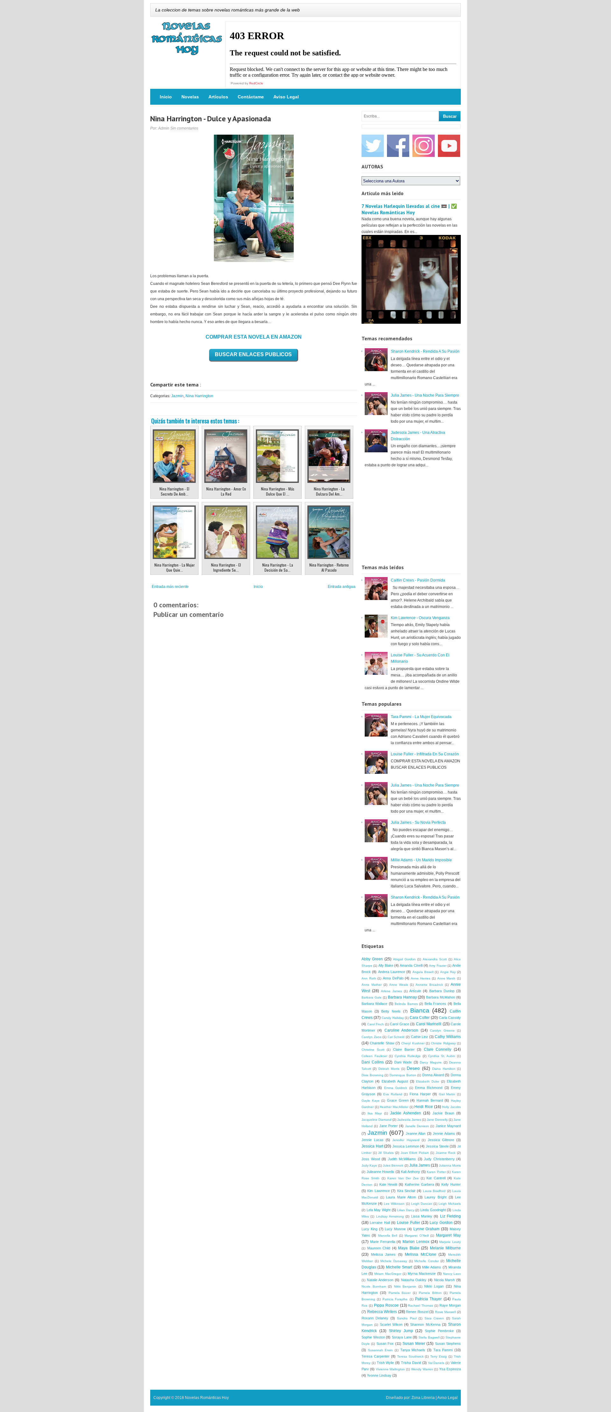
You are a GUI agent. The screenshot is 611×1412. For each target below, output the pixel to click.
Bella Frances (435, 1004)
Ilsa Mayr (375, 1113)
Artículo (415, 991)
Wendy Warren (422, 1369)
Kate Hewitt (388, 1184)
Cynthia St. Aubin (441, 1056)
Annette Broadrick (429, 984)
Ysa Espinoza (450, 1369)
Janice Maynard (448, 1126)
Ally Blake (385, 965)
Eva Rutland (392, 1094)
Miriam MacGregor (387, 1273)
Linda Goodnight (433, 1210)
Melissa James (383, 1254)
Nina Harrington (199, 396)
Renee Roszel (417, 1312)
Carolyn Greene (442, 1030)
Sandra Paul (406, 1318)
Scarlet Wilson (391, 1324)
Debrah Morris (388, 1068)
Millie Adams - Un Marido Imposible (421, 860)
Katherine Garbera (419, 1184)
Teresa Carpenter (376, 1356)
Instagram (423, 146)
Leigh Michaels (450, 1203)
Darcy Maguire (431, 1062)
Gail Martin (447, 1094)
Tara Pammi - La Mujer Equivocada (421, 717)
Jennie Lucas (372, 1140)
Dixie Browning (372, 1075)
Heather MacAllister (394, 1107)
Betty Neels (391, 1011)
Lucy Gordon (441, 1222)
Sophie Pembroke (439, 1331)
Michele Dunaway (393, 1261)
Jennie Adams (444, 1133)
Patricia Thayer (428, 1299)
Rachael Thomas (420, 1305)
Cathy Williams (448, 1036)
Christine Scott (373, 1049)
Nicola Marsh (444, 1280)
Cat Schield (396, 1037)
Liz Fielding (450, 1216)
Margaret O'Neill (416, 1235)
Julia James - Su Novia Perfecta (418, 822)
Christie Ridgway (443, 1043)
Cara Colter (420, 1017)
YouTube (449, 146)
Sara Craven (434, 1318)
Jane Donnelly (437, 1119)
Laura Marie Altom (401, 1197)
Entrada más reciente (170, 586)
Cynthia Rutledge (408, 1056)
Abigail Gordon (404, 959)
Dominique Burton (403, 1075)
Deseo (413, 1068)
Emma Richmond (428, 1088)
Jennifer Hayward (405, 1140)
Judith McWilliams (402, 1159)
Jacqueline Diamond (376, 1119)
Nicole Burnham (374, 1286)
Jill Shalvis (386, 1152)
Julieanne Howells (381, 1172)
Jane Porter (388, 1126)
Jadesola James (409, 1119)
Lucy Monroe (395, 1229)
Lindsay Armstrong (390, 1216)
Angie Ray (448, 972)
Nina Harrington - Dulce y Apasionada (210, 119)
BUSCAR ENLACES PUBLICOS (253, 354)
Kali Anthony (410, 1172)
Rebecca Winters (382, 1312)
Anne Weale (398, 984)
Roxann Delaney (375, 1318)
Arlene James (391, 991)
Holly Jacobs (451, 1107)
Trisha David (411, 1363)
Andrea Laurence (391, 972)
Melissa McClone (420, 1254)
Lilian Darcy (405, 1210)
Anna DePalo (393, 978)
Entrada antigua (341, 586)
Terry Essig (438, 1356)
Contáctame (251, 96)
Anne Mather (372, 984)
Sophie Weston (373, 1337)
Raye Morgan (450, 1305)
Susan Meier (414, 1343)
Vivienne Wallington (390, 1369)
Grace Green (398, 1100)
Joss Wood (371, 1159)
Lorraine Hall (380, 1223)
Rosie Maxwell (445, 1312)
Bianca (419, 1010)
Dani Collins (373, 1062)
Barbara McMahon (440, 997)
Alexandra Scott (435, 959)
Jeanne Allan (416, 1133)
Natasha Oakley (414, 1280)
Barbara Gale (372, 997)
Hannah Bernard (430, 1100)
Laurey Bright (435, 1197)
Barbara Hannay (402, 997)
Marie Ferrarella (382, 1242)
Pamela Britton (430, 1293)
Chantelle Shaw (382, 1043)
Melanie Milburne (445, 1248)
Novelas (190, 96)
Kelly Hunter (451, 1184)
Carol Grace (399, 1024)
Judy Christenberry (439, 1159)
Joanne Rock (446, 1152)
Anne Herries (421, 978)
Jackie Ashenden (405, 1113)
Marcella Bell (387, 1235)
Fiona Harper (420, 1094)
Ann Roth (369, 978)
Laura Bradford (434, 1191)
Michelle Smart (399, 1267)
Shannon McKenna (425, 1324)
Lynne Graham (426, 1229)
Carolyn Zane (372, 1037)
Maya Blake (408, 1248)
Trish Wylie (385, 1363)
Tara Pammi (443, 1350)
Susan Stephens (448, 1343)
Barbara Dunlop (441, 991)
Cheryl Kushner (412, 1043)
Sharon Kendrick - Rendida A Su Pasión (425, 351)
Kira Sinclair (406, 1191)
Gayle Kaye (371, 1100)
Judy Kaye (369, 1165)
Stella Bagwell (428, 1337)
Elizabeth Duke (427, 1081)
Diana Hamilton (443, 1068)
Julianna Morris (450, 1165)
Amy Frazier (437, 965)
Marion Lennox (416, 1241)
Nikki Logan (434, 1286)
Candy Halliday (393, 1018)
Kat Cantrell (435, 1178)
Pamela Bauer (400, 1293)
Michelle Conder (426, 1261)
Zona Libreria (423, 1397)
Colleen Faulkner (374, 1056)
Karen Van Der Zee (403, 1178)
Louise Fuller (408, 1222)
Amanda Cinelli (411, 965)
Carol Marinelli (429, 1024)
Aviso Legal (286, 96)
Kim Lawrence (378, 1191)
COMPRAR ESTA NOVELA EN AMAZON (254, 337)
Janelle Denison (417, 1126)
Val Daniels (436, 1363)
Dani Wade (403, 1062)
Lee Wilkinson (394, 1203)
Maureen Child (378, 1248)
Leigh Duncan (421, 1203)
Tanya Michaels (412, 1350)
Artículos (218, 96)
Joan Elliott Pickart (415, 1152)
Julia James (419, 1165)
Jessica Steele (437, 1146)
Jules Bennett (393, 1165)
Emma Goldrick (395, 1088)
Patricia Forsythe (395, 1299)
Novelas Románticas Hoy (207, 1397)
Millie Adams (431, 1267)
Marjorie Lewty (450, 1242)
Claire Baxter (404, 1049)
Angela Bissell (422, 972)
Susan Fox (385, 1343)
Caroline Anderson (401, 1030)
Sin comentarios (184, 128)
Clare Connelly (438, 1049)
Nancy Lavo (452, 1273)
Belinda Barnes (406, 1004)
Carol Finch (375, 1024)
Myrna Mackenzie (422, 1273)
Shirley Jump (401, 1331)
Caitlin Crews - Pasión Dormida (418, 580)
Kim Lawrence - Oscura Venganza (420, 618)
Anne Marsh (446, 978)
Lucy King (369, 1229)
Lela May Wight (378, 1210)
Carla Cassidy (450, 1018)
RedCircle (256, 83)
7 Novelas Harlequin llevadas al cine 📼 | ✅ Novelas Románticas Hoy (409, 209)
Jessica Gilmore (441, 1140)
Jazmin (177, 396)
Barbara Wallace (374, 1004)
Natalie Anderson (380, 1280)
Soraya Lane (402, 1337)
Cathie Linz (419, 1037)
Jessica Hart (372, 1146)
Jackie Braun (443, 1113)
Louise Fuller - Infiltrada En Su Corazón (425, 754)
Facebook (398, 146)
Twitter (373, 146)
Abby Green (372, 959)
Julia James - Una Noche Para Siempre (425, 395)
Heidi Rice (423, 1107)
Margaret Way (448, 1235)
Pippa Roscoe (386, 1305)
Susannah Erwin (380, 1350)
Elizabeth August (395, 1081)
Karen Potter (436, 1172)
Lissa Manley (421, 1216)
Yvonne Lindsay (379, 1375)
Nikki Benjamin (405, 1286)
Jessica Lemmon (405, 1146)
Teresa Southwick (410, 1356)
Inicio (166, 96)
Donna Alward (433, 1075)
